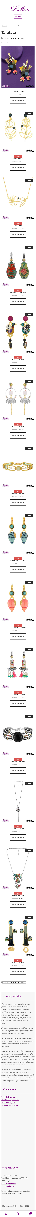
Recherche (18, 1214)
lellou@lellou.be (8, 1186)
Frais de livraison (8, 1097)
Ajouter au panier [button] (18, 100)
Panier (28, 1212)
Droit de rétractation (9, 1105)
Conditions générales (10, 1100)
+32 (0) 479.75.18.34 (8, 1183)
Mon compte (6, 1214)
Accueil (5, 26)
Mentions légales (8, 1102)
